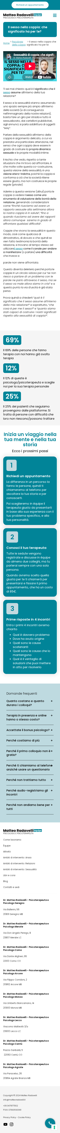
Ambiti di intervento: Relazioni (19, 863)
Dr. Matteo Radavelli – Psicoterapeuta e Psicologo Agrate (26, 1066)
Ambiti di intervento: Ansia (17, 857)
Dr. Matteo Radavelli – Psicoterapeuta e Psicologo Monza (26, 995)
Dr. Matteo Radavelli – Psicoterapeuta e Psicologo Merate (26, 925)
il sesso (18, 248)
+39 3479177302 (10, 1105)
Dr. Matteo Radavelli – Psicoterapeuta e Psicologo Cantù (26, 1042)
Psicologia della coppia (19, 43)
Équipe (7, 845)
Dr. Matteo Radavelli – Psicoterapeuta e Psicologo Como (26, 949)
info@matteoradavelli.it (14, 1099)
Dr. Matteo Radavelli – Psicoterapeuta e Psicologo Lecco (26, 1019)
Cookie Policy (24, 1117)
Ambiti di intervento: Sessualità (19, 869)
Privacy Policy (9, 1117)
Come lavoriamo (12, 839)
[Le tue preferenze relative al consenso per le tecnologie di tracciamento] (54, 1127)
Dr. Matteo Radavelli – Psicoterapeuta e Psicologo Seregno (26, 902)
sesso (6, 92)
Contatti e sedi (11, 887)
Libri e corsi (9, 875)
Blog (5, 881)
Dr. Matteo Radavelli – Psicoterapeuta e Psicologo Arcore (26, 972)
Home (6, 43)
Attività (7, 851)
